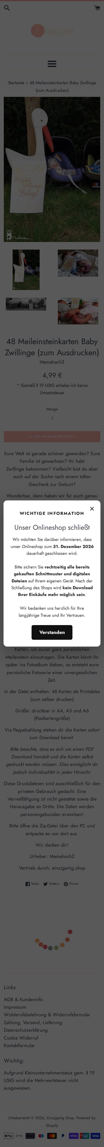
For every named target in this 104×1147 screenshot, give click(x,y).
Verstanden (52, 632)
